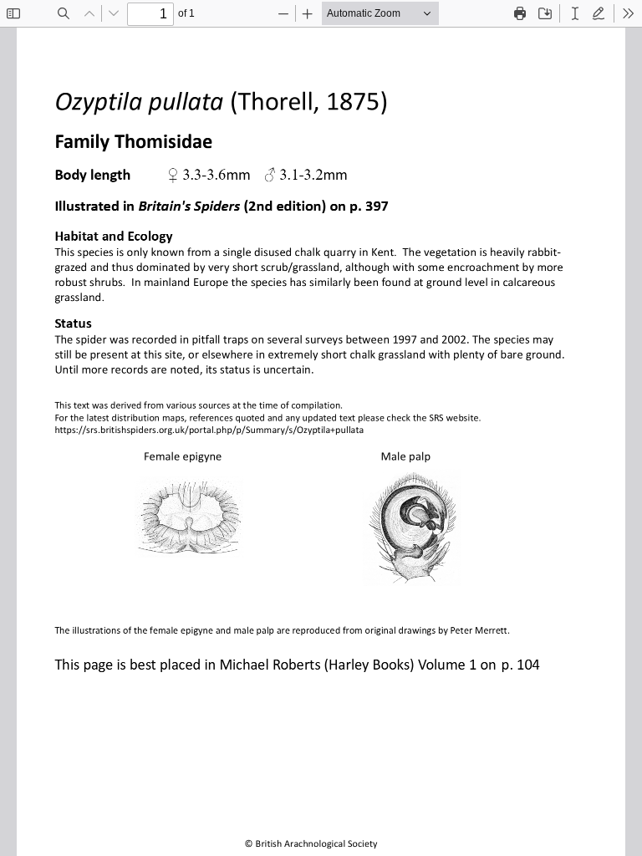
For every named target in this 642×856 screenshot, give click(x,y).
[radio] (575, 13)
